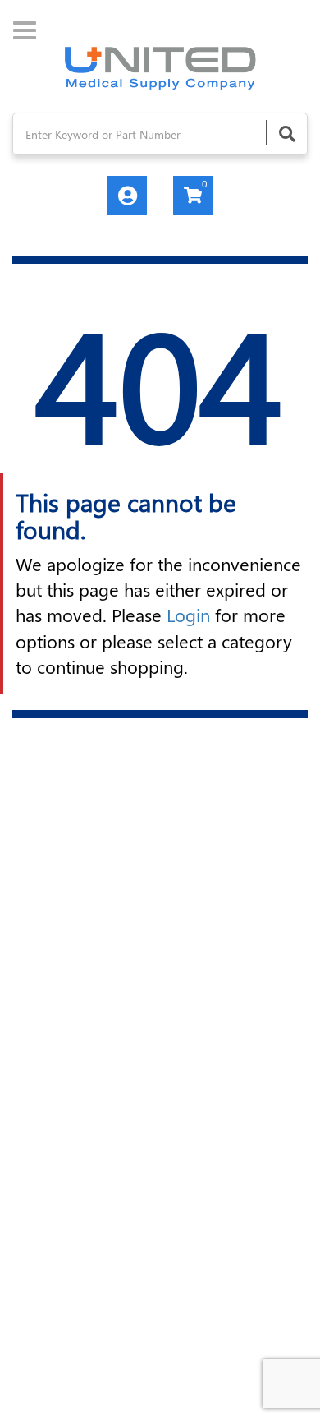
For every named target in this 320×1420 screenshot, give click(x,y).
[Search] (286, 132)
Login (188, 614)
